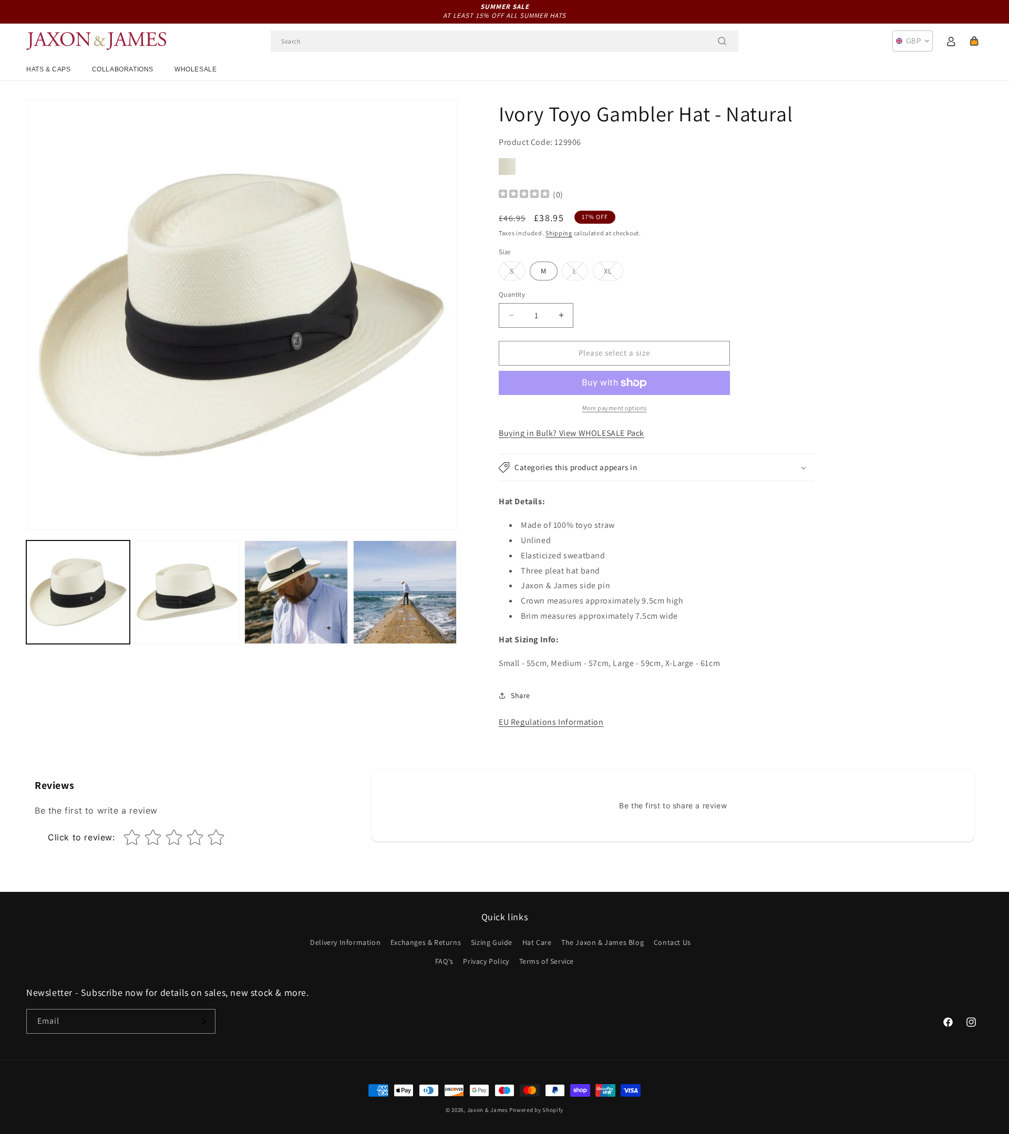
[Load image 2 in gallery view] (187, 592)
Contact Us (672, 942)
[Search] (722, 40)
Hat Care (537, 942)
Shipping (558, 233)
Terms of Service (546, 961)
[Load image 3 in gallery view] (296, 592)
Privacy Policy (486, 961)
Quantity (512, 294)
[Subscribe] (203, 1021)
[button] (974, 41)
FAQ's (444, 961)
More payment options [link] (614, 408)
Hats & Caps (48, 69)
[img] (524, 195)
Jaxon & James (487, 1110)
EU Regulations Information (551, 721)
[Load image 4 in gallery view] (405, 592)
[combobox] (504, 41)
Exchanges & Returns (425, 942)
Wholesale (195, 69)
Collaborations (122, 69)
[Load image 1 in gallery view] (78, 592)
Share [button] (520, 695)
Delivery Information (345, 942)
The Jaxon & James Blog (602, 942)
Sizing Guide (491, 942)
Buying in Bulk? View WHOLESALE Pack (571, 433)
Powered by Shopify (536, 1110)
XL (613, 273)
